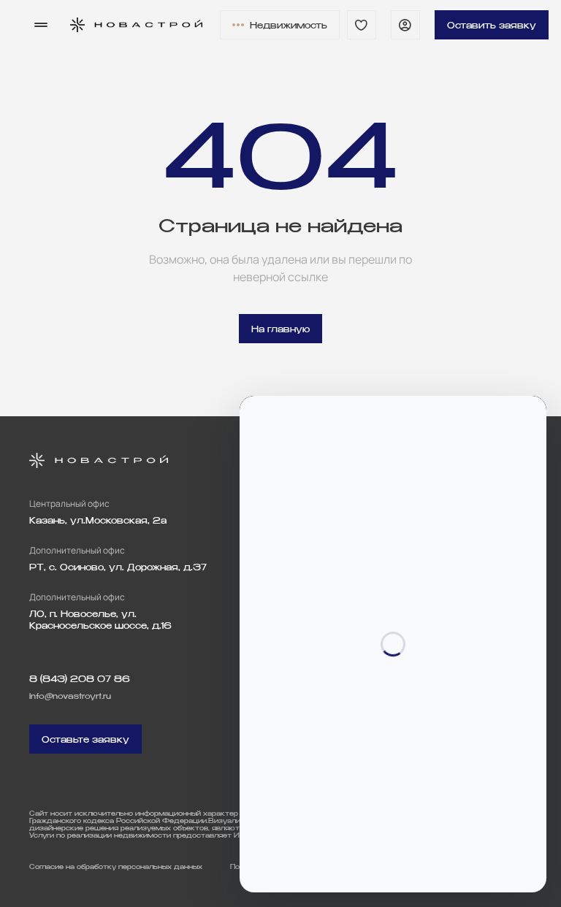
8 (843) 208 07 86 (79, 678)
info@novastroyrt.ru (70, 696)
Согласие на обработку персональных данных (115, 866)
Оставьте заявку (85, 739)
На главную (280, 329)
